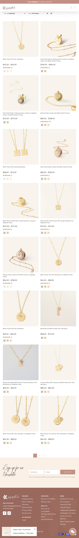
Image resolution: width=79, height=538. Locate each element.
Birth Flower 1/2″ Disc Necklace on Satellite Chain (56, 274)
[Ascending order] (24, 13)
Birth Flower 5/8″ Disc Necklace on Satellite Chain (19, 433)
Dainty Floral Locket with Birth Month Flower (55, 113)
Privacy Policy (58, 477)
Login (24, 520)
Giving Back (45, 511)
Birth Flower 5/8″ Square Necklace (14, 167)
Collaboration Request (68, 510)
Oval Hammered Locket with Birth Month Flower (56, 167)
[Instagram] (9, 513)
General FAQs (27, 507)
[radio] (42, 71)
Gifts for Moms (65, 507)
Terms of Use (26, 513)
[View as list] (51, 13)
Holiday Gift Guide (66, 499)
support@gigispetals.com (12, 506)
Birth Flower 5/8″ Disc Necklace (13, 328)
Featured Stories (47, 519)
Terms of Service (68, 477)
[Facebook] (4, 513)
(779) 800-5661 (8, 508)
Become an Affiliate (48, 499)
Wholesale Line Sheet (68, 513)
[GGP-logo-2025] (8, 5)
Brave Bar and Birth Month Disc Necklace (53, 328)
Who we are (45, 508)
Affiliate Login (46, 502)
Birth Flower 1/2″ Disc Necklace (13, 59)
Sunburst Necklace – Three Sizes (23, 533)
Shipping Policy (27, 499)
